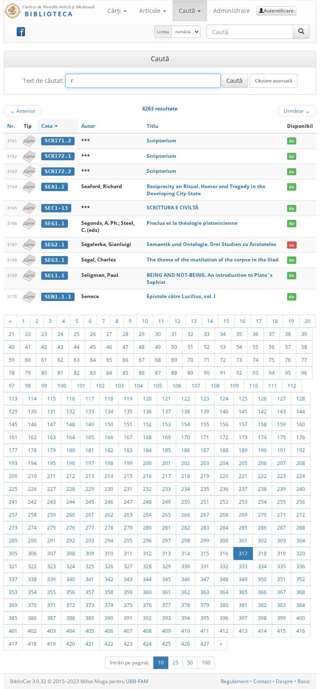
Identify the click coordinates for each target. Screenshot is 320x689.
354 (32, 592)
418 (32, 643)
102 (100, 385)
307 (51, 553)
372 (70, 605)
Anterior (22, 110)
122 (185, 398)
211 (51, 476)
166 (109, 437)
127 (281, 398)
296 (147, 540)
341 (89, 579)
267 (204, 514)
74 (255, 359)
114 (32, 398)
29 (142, 334)
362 (185, 592)
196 (70, 463)
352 (300, 579)
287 (281, 527)
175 (281, 437)
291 (51, 540)
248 (147, 501)
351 (281, 579)
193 (13, 463)
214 (109, 476)
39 (304, 334)
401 (13, 630)
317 (243, 553)
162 (32, 437)
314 (185, 553)
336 (300, 566)
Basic (304, 681)
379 (204, 605)
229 (89, 488)
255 (281, 501)
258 (32, 514)
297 (166, 540)
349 (243, 579)
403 (51, 630)
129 (13, 411)
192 (300, 450)
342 (109, 579)
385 (13, 617)
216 (147, 476)
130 (32, 411)
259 (51, 514)
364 (224, 592)
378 (185, 605)
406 (109, 630)
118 (109, 398)
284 (224, 527)
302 (262, 540)
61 (44, 359)
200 (147, 463)
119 (128, 398)
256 (300, 501)
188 (224, 450)
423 (128, 643)
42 (44, 346)
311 (128, 553)
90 (207, 372)
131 (51, 411)
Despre (284, 681)
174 (262, 437)
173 (243, 437)
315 (204, 553)
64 (93, 359)
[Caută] (301, 32)
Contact (262, 681)
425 (166, 643)
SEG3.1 (55, 260)
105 (157, 385)
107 (196, 385)
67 (142, 359)
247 (128, 501)
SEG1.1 (55, 223)
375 (128, 605)
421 (89, 643)
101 (81, 385)
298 (185, 540)
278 (109, 527)
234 (185, 488)
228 (70, 488)
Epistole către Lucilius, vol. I (181, 296)
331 (204, 566)
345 (166, 579)
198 (109, 463)
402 (32, 630)
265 (166, 514)
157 (243, 424)
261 (89, 514)
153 (166, 424)
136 (147, 411)
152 (147, 424)
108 (215, 385)
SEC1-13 (56, 208)
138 (185, 411)
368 (300, 592)
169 (166, 437)
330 (185, 566)
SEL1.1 (55, 275)
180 (70, 450)
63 (77, 359)
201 (166, 463)
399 (281, 617)
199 (128, 463)
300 (224, 540)
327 (128, 566)
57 (288, 346)
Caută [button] (188, 11)
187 (204, 450)
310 (109, 553)
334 (262, 566)
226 (32, 488)
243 (51, 501)
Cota (47, 125)
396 (224, 617)
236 (224, 488)
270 (262, 514)
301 (243, 540)
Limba (163, 32)
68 (158, 359)
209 (13, 476)
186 (185, 450)
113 (13, 398)
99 (44, 385)
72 (223, 359)
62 (60, 359)
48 (142, 346)
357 (89, 592)
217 (166, 476)
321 (13, 566)
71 (207, 359)
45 (93, 346)
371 (51, 605)
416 (300, 630)
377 (166, 605)
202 (185, 463)
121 (166, 398)
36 (255, 334)
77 (304, 359)
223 (281, 476)
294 (109, 540)
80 (44, 372)
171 (204, 437)
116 (70, 398)
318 (262, 553)
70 (190, 359)
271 (281, 514)
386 (32, 617)
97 (12, 385)
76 (288, 359)
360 (147, 592)
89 (190, 372)
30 (158, 334)
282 (185, 527)
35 (239, 334)
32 (190, 334)
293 (89, 540)
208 (300, 463)
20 (307, 321)
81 (60, 372)
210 (32, 476)
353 (13, 592)
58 (304, 346)
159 (281, 424)
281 (166, 527)
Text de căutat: (43, 81)
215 (128, 476)
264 (147, 514)
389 (89, 617)
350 (262, 579)
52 (207, 346)
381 (243, 605)
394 (185, 617)
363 (204, 592)
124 (224, 398)
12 (177, 321)
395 (204, 617)
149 (89, 424)
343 (128, 579)
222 (262, 476)
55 (255, 346)
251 (204, 501)
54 (239, 346)
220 (224, 476)
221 (243, 476)
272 (300, 514)
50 (174, 346)
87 (158, 372)
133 (89, 411)
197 (89, 463)
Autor (88, 125)
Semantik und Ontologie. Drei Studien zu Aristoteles (211, 244)
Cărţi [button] (115, 11)
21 (12, 334)
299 (204, 540)
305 (13, 553)
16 (242, 321)
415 (281, 630)
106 (176, 385)
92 (239, 372)
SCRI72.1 (58, 156)
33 (207, 334)
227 (51, 488)
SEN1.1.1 (58, 297)
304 (300, 540)
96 (304, 372)
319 (281, 553)
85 (125, 372)
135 (128, 411)
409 (166, 630)
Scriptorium (161, 140)
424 (147, 643)
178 (32, 450)
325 (89, 566)
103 (119, 385)
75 (272, 359)
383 (281, 605)
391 (128, 617)
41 (28, 346)
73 (239, 359)
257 (13, 514)
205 (243, 463)
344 (147, 579)
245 (89, 501)
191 (281, 450)
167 (128, 437)
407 (128, 630)
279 (128, 527)
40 (12, 346)
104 (138, 385)
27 (109, 334)
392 (147, 617)
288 (300, 527)
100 (62, 385)
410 (185, 630)
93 (255, 372)
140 (224, 411)
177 (13, 450)
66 (125, 359)
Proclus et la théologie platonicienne (192, 222)
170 (185, 437)
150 (109, 424)
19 (291, 321)
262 (109, 514)
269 (243, 514)
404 (70, 630)
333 (243, 566)
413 (243, 630)
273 (13, 527)
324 (70, 566)
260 (70, 514)
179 (51, 450)
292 (70, 540)
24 (60, 334)
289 (13, 540)
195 (51, 463)
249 (166, 501)
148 (70, 424)
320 (300, 553)
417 (13, 643)
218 (185, 476)
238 (262, 488)
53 (223, 346)
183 (128, 450)
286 (262, 527)
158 (262, 424)
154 (185, 424)
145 (13, 424)
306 (32, 553)
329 (166, 566)
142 (262, 411)
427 (204, 643)
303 (281, 540)
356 (70, 592)
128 (300, 398)
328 (147, 566)
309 (89, 553)
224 (300, 476)
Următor (297, 110)
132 (70, 411)
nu (291, 244)
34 (223, 334)
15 (226, 321)
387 (51, 617)
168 (147, 437)
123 (204, 398)
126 (262, 398)
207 (281, 463)
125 (243, 398)
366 (262, 592)
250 (185, 501)
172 (224, 437)
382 (262, 605)
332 (224, 566)
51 (190, 346)
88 (174, 372)
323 (51, 566)
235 (204, 488)
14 (210, 321)
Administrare (231, 11)
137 (166, 411)
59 (12, 359)
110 (253, 385)
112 (292, 385)
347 (204, 579)
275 (51, 527)
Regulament (235, 681)
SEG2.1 (55, 244)
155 (204, 424)
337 (13, 579)
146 (32, 424)
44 (77, 346)
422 (109, 643)
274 (32, 527)
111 (272, 385)
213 (89, 476)
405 (89, 630)
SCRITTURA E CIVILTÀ (172, 207)
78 (12, 372)
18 (275, 321)
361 (166, 592)
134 (109, 411)
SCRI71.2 (58, 140)
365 (243, 592)
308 (70, 553)
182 (109, 450)
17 (259, 321)
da (291, 141)
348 (224, 579)
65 (109, 359)
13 (194, 321)
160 (300, 424)
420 (70, 643)
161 (13, 437)
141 (243, 411)
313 (166, 553)
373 (89, 605)
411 (204, 630)
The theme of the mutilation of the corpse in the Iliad (213, 259)
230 (109, 488)
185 (166, 450)
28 (125, 334)
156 (224, 424)
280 (147, 527)
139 (204, 411)
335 (281, 566)
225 (13, 488)
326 (109, 566)
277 (89, 527)
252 (224, 501)
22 (28, 334)
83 (93, 372)
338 (32, 579)
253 (243, 501)
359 (128, 592)
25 (77, 334)
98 (28, 385)
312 (147, 553)
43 (60, 346)
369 (13, 605)
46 (109, 346)
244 (70, 501)
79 (28, 372)
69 (174, 359)
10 (145, 321)
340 (70, 579)
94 (272, 372)
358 (109, 592)
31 (174, 334)
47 (125, 346)
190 (262, 450)
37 (272, 334)
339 (51, 579)
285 (243, 527)
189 (243, 450)
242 (32, 501)
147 (51, 424)
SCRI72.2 (58, 171)
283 (204, 527)
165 (89, 437)
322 (32, 566)
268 (224, 514)
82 (77, 372)
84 (109, 372)
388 (70, 617)
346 (185, 579)
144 (300, 411)
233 (166, 488)
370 (32, 605)
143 (281, 411)
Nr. (11, 125)
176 (300, 437)
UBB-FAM (137, 681)
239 (281, 488)
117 (89, 398)
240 (300, 488)
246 (109, 501)
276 (70, 527)
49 (158, 346)
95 (288, 372)
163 (51, 437)
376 (147, 605)
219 (204, 476)
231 (128, 488)
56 (272, 346)
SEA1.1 (55, 187)
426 (185, 643)
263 (128, 514)
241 (13, 501)
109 (234, 385)
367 (281, 592)
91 (223, 372)
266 (185, 514)
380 (224, 605)
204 (224, 463)
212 (70, 476)
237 (243, 488)
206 (262, 463)
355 (51, 592)
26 (93, 334)
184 (147, 450)
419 (51, 643)
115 (51, 398)
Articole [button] (150, 11)
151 (128, 424)
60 (28, 359)
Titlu (152, 125)
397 (243, 617)
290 (32, 540)
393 (166, 617)
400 (300, 617)
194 (32, 463)
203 (204, 463)
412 (224, 630)
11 (161, 321)
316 (224, 553)
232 (147, 488)
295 (128, 540)
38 (288, 334)
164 (70, 437)
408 (147, 630)
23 (44, 334)
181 (89, 450)
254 (262, 501)
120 (147, 398)
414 (262, 630)
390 (109, 617)
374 (109, 605)
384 (300, 605)
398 (262, 617)
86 (142, 372)
